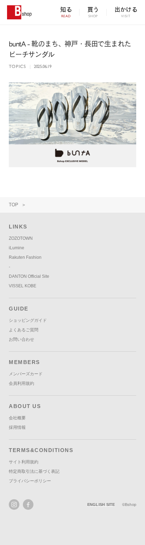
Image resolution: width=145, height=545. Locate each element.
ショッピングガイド (28, 320)
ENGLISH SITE (101, 504)
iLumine (16, 247)
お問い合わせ (21, 339)
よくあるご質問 (23, 329)
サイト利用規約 (23, 461)
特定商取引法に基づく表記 (34, 471)
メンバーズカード (26, 373)
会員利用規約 (21, 383)
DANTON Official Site (29, 276)
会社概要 (17, 417)
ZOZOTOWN (21, 238)
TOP (13, 204)
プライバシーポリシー (30, 480)
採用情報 (17, 427)
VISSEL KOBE (22, 285)
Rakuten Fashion (25, 257)
